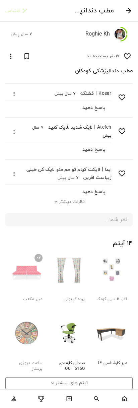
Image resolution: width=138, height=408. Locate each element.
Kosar (104, 93)
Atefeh (104, 127)
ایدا (108, 169)
